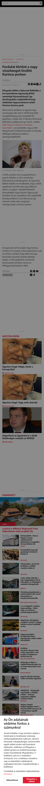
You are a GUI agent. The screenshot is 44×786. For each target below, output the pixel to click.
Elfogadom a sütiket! (32, 780)
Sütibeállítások (12, 780)
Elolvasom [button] (8, 774)
